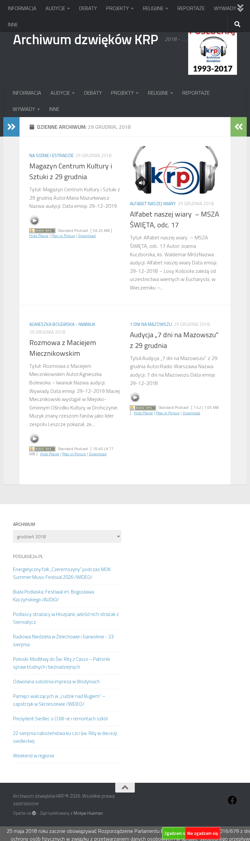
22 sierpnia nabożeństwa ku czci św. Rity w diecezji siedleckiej (65, 737)
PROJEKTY (117, 8)
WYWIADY (225, 8)
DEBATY (88, 8)
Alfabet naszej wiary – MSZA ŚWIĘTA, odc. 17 (174, 219)
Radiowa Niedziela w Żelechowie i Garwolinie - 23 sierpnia (63, 640)
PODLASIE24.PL (28, 556)
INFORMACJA (22, 8)
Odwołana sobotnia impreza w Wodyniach (56, 681)
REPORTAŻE (191, 8)
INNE (13, 24)
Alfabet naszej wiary (153, 203)
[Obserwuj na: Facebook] (232, 800)
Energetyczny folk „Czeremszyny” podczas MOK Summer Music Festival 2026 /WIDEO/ (62, 573)
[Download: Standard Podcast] (42, 230)
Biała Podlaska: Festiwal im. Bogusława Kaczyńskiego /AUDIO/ (53, 595)
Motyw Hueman (88, 813)
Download (87, 236)
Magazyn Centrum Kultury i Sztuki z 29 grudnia (70, 171)
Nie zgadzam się (202, 833)
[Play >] (34, 220)
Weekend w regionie (33, 755)
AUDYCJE (55, 8)
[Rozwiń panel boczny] (11, 127)
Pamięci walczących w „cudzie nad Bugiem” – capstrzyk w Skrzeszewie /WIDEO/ (59, 700)
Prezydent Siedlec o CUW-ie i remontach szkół (60, 718)
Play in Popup (63, 236)
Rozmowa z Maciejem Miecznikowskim (62, 348)
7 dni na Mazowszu (151, 324)
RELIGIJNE (153, 8)
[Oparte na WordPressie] (34, 813)
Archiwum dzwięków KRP (85, 39)
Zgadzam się (176, 833)
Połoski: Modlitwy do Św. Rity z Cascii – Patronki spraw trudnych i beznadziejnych (61, 663)
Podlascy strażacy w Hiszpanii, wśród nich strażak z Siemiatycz (66, 618)
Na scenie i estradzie (51, 155)
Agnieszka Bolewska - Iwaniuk (62, 324)
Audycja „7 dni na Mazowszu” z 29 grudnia (174, 340)
